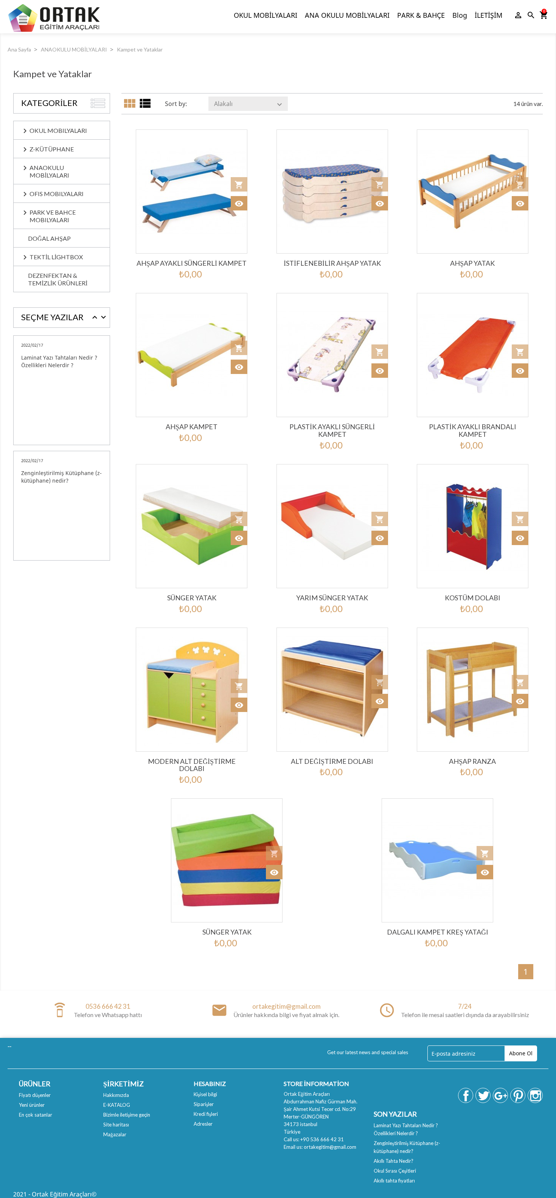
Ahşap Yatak (472, 263)
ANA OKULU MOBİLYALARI (347, 15)
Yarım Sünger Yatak (332, 598)
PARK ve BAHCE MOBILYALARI (53, 216)
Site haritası (116, 1125)
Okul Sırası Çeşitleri (395, 1171)
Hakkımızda (116, 1095)
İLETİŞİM (488, 15)
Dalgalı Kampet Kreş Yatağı (437, 932)
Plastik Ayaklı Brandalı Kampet (472, 430)
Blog (459, 15)
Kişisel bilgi (205, 1094)
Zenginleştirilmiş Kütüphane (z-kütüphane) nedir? (61, 476)
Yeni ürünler (32, 1105)
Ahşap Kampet (191, 426)
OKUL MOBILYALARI (58, 130)
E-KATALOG (116, 1105)
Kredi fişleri (206, 1114)
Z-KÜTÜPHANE (52, 149)
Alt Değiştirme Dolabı (332, 761)
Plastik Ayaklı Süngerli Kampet (332, 430)
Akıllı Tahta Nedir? (393, 1161)
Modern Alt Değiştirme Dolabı (192, 765)
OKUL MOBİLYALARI (265, 15)
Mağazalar (114, 1134)
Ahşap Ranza (472, 761)
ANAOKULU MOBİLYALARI (49, 171)
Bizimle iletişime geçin (126, 1115)
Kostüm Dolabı (472, 598)
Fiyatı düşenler (35, 1095)
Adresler (203, 1124)
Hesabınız (210, 1083)
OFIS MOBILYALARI (57, 193)
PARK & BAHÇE (421, 15)
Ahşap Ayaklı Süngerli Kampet (192, 263)
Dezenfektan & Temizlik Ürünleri (57, 279)
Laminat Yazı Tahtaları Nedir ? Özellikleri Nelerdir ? (59, 361)
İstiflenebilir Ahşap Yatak (332, 263)
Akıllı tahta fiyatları (394, 1181)
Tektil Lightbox (56, 256)
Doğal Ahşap (49, 238)
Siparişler (204, 1104)
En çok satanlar (35, 1115)
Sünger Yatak (191, 598)
